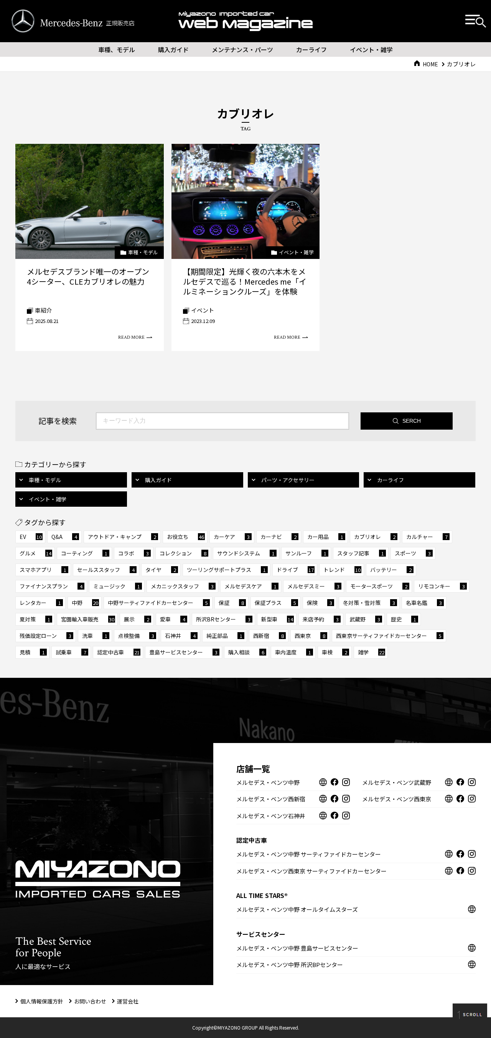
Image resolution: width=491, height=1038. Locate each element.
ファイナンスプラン (51, 586)
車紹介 (43, 310)
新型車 (277, 619)
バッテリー (391, 569)
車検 (334, 652)
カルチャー (427, 536)
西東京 (310, 635)
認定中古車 (118, 652)
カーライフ (311, 49)
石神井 (180, 635)
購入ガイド (173, 49)
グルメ (35, 553)
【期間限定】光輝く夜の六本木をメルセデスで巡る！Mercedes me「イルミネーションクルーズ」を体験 (244, 281)
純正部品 (224, 635)
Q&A (64, 536)
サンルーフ (305, 553)
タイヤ (160, 569)
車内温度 (293, 652)
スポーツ (413, 553)
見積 (32, 652)
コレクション (183, 553)
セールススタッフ (106, 569)
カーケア (232, 536)
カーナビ (278, 536)
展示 (136, 619)
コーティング (84, 553)
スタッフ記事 (360, 553)
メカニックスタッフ (182, 586)
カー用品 (325, 536)
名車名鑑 (424, 602)
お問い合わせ (90, 1001)
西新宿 (268, 635)
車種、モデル (116, 49)
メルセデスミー (313, 586)
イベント (202, 310)
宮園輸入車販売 (87, 619)
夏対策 (35, 619)
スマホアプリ (43, 569)
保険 (319, 602)
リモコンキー (441, 586)
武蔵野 (364, 619)
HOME (430, 64)
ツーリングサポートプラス (226, 569)
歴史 (403, 619)
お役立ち (185, 536)
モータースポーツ (378, 586)
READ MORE (131, 337)
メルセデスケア (250, 586)
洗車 (94, 635)
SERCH (411, 421)
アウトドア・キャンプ (122, 536)
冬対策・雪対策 (369, 602)
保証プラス (275, 602)
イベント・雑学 (371, 49)
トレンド (342, 569)
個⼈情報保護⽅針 (41, 1001)
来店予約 (321, 619)
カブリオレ (374, 536)
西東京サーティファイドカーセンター (389, 635)
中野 (85, 602)
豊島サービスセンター (183, 652)
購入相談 (246, 652)
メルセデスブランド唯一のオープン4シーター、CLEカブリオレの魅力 (88, 276)
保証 (231, 602)
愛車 (172, 619)
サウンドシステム (246, 553)
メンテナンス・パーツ (242, 49)
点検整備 (136, 635)
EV (31, 536)
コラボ (133, 553)
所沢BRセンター (223, 619)
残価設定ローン (45, 635)
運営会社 (127, 1001)
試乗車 (71, 652)
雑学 (371, 652)
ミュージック (116, 586)
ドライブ (295, 569)
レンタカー (40, 602)
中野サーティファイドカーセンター (158, 602)
